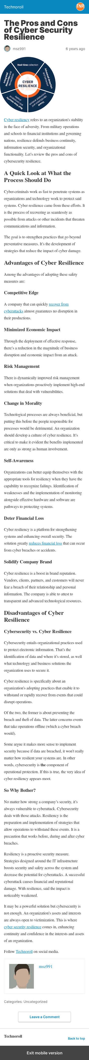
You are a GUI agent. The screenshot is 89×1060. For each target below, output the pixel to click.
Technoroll (24, 951)
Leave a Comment (45, 1017)
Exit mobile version (45, 1052)
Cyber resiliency (16, 119)
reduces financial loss (45, 543)
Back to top (76, 1038)
